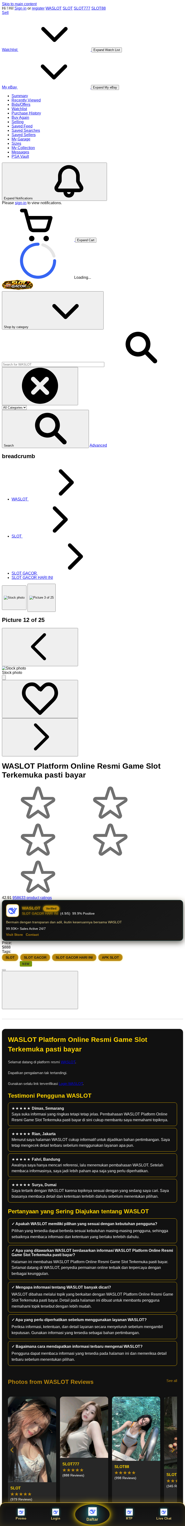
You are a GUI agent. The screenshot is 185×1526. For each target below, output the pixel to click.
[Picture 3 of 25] (41, 598)
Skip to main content (19, 4)
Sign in (20, 8)
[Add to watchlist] (40, 699)
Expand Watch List (106, 50)
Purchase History (26, 113)
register (38, 8)
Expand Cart (85, 240)
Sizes (16, 143)
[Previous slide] (12, 1450)
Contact (32, 935)
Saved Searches (26, 130)
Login (55, 1518)
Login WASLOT (71, 1084)
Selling (18, 122)
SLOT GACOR (35, 957)
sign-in (20, 203)
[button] (45, 429)
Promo (21, 1518)
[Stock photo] (14, 597)
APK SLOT (110, 957)
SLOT (68, 8)
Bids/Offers (21, 104)
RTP (129, 1518)
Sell (5, 13)
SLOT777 (82, 8)
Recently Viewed (26, 100)
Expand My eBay (105, 87)
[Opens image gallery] (4, 677)
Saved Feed (22, 126)
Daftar (93, 1519)
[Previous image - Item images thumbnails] (40, 647)
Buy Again (20, 117)
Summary (20, 96)
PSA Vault (20, 156)
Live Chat (164, 1518)
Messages (20, 152)
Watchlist (19, 109)
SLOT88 (98, 8)
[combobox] (53, 364)
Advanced (98, 445)
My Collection (23, 148)
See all (171, 1381)
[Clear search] (40, 386)
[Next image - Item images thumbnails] (40, 737)
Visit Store (14, 935)
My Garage (21, 139)
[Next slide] (172, 1450)
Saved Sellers (24, 135)
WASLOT (54, 8)
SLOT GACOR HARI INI (74, 957)
